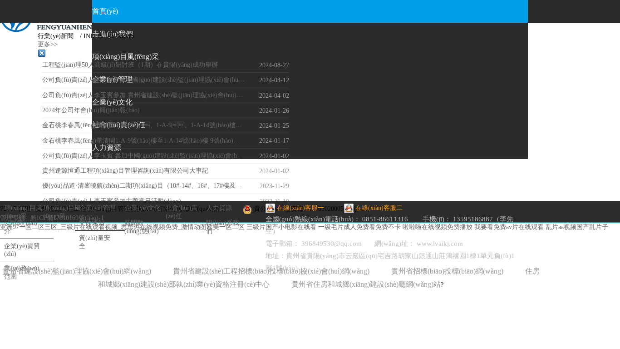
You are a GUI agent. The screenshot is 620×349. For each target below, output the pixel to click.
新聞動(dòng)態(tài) (141, 226)
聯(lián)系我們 (222, 226)
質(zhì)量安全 (94, 241)
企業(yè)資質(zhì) (22, 250)
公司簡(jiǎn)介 (20, 226)
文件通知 (91, 222)
